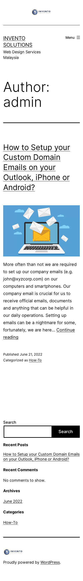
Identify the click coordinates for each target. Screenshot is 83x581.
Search (9, 422)
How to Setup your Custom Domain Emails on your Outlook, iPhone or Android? (36, 167)
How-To (35, 360)
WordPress (50, 562)
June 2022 (12, 501)
